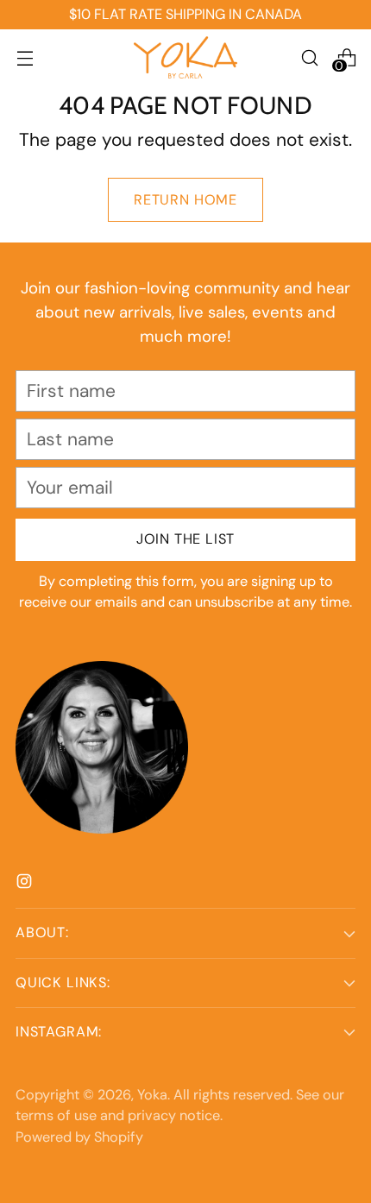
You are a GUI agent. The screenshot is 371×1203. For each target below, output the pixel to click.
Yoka (152, 1095)
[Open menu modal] (24, 57)
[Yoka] (185, 57)
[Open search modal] (309, 57)
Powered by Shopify (79, 1137)
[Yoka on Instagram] (26, 883)
